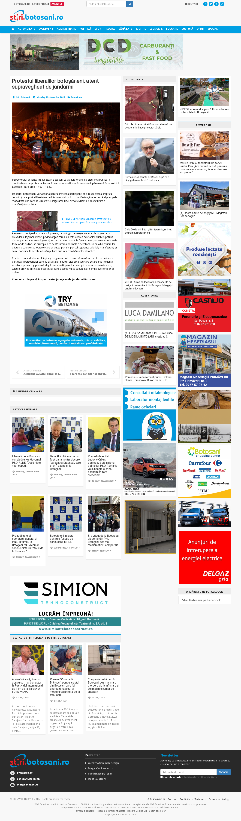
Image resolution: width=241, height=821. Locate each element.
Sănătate (125, 28)
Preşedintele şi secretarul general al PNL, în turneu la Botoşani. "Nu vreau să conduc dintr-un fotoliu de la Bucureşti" (27, 543)
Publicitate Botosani (100, 773)
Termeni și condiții (84, 810)
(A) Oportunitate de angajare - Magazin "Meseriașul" (203, 214)
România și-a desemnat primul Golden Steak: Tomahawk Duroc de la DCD (148, 379)
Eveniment (46, 28)
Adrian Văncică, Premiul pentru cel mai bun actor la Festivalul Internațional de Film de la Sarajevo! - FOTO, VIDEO (27, 685)
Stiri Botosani (23, 97)
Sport (99, 28)
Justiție (141, 28)
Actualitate (76, 97)
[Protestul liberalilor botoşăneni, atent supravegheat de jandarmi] (66, 138)
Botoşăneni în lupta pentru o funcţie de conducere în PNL (61, 539)
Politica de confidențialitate (200, 777)
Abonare (223, 772)
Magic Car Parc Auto (100, 768)
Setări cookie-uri (157, 810)
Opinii (200, 28)
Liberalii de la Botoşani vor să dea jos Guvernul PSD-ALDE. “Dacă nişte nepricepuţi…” (26, 461)
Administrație (66, 28)
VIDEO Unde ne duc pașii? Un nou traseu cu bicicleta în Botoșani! (204, 111)
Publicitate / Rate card (193, 799)
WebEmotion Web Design (103, 763)
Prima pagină (157, 799)
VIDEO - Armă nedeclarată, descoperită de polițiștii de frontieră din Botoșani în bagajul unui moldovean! (149, 285)
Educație (172, 28)
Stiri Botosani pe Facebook (201, 600)
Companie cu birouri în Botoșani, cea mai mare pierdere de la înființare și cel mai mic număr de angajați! (103, 685)
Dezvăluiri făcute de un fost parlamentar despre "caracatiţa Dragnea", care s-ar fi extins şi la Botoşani (65, 462)
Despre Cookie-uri (137, 810)
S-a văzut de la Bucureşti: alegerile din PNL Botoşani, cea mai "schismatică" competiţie (103, 540)
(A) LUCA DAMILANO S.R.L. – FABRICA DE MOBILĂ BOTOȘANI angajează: (149, 335)
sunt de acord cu (190, 777)
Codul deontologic (220, 799)
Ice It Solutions (97, 779)
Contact (172, 799)
